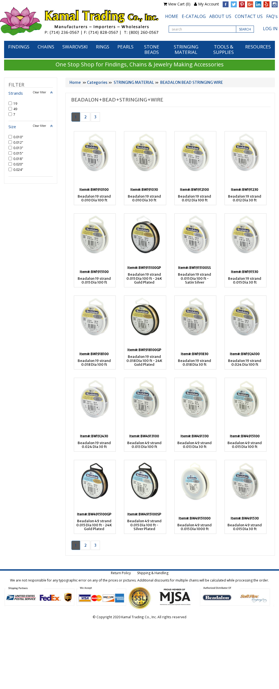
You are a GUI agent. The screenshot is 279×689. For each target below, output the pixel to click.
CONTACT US (249, 16)
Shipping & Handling (152, 573)
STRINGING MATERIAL (186, 49)
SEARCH (245, 29)
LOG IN (270, 29)
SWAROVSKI (75, 47)
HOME (171, 16)
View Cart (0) (179, 4)
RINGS (102, 47)
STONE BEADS (151, 49)
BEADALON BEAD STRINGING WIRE (191, 82)
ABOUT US (220, 16)
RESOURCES (258, 47)
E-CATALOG (194, 16)
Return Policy (121, 573)
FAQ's (272, 16)
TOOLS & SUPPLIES (223, 49)
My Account (208, 4)
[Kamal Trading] (79, 21)
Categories (97, 82)
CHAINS (46, 47)
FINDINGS (18, 47)
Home (75, 82)
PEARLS (125, 47)
